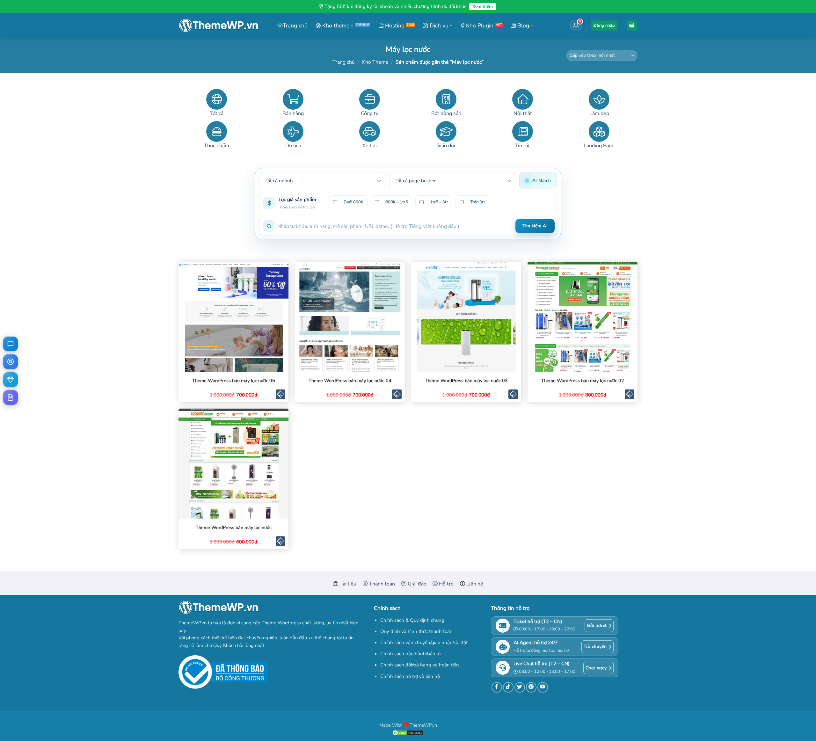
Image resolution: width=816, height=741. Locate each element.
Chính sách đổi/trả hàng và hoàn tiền (419, 665)
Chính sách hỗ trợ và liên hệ (410, 676)
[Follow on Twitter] (519, 687)
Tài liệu (347, 583)
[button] (604, 25)
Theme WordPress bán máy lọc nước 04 (350, 381)
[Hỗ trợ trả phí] (10, 379)
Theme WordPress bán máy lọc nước (234, 528)
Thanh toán (381, 583)
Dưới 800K (353, 202)
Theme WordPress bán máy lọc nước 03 (466, 381)
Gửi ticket (597, 625)
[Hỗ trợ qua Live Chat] (10, 344)
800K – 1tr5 (396, 202)
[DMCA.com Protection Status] (408, 732)
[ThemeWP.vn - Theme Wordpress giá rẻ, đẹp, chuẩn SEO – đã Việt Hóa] (218, 25)
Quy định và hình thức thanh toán (416, 631)
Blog (522, 25)
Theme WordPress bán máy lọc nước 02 (582, 381)
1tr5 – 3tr (439, 202)
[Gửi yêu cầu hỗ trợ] (10, 361)
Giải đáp (416, 583)
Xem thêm (482, 7)
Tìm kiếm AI (535, 226)
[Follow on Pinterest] (531, 687)
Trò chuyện (595, 646)
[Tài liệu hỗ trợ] (10, 397)
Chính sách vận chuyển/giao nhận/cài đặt (424, 642)
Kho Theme (375, 62)
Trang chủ (295, 25)
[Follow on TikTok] (508, 687)
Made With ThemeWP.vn (408, 725)
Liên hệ (474, 583)
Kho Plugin (478, 25)
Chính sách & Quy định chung (412, 620)
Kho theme (335, 25)
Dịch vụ (438, 25)
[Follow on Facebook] (497, 687)
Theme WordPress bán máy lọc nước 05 (233, 381)
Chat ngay (596, 668)
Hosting (393, 25)
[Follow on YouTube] (542, 687)
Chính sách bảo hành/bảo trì (410, 653)
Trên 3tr (477, 202)
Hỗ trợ (446, 583)
